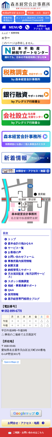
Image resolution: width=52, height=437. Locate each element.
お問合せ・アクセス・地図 (23, 423)
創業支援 (13, 265)
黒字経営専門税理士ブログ (24, 298)
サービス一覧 (16, 247)
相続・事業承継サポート (22, 285)
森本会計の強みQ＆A (20, 243)
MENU (14, 27)
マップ (24, 413)
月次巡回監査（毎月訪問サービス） (26, 275)
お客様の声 (14, 252)
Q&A (11, 290)
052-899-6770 (13, 311)
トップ (5, 33)
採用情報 (13, 294)
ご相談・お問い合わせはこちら (28, 432)
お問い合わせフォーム (21, 256)
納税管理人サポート (20, 269)
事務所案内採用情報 (20, 261)
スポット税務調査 (18, 281)
